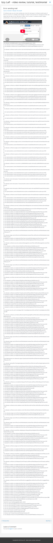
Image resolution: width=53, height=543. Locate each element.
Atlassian (14, 10)
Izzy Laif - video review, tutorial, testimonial (24, 2)
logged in (11, 528)
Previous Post (5, 520)
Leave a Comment (7, 10)
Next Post (48, 520)
